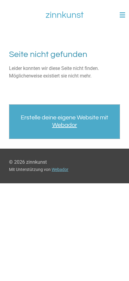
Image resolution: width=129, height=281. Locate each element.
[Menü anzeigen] (122, 15)
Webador (64, 125)
